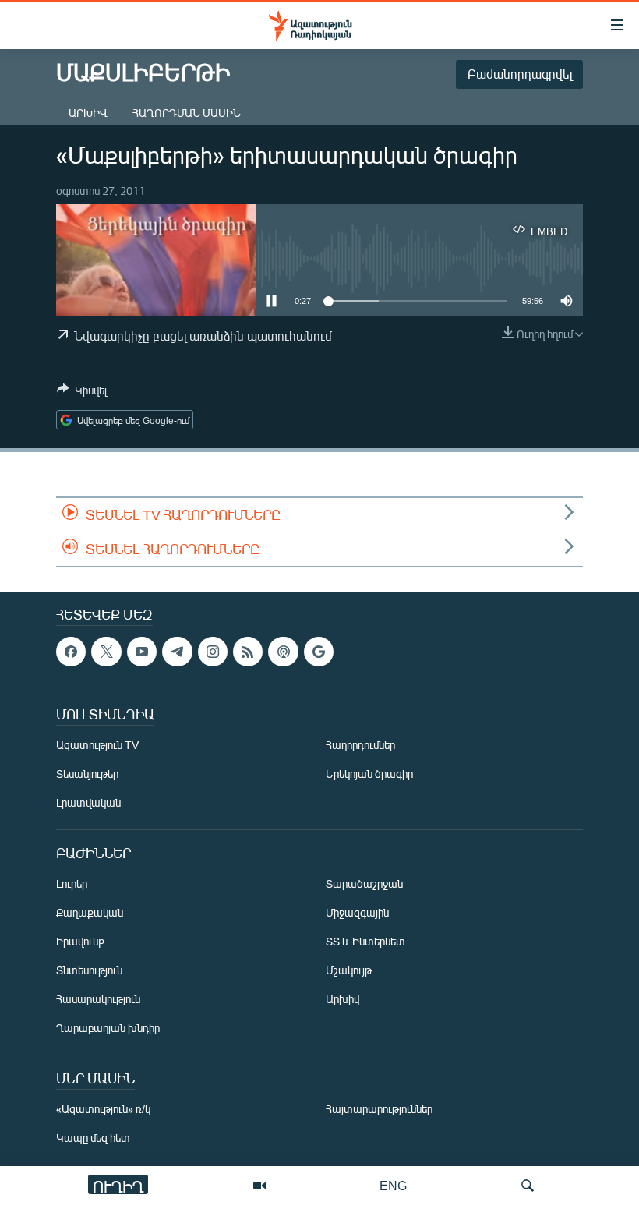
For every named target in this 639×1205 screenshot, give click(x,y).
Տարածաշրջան (364, 884)
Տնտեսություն (89, 970)
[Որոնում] (527, 1185)
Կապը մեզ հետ (93, 1138)
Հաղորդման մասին (186, 112)
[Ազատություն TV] (259, 1185)
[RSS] (248, 651)
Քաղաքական (89, 913)
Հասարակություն (98, 999)
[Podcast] (283, 651)
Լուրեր (71, 884)
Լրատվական (88, 803)
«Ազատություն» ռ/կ (103, 1109)
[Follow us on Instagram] (213, 651)
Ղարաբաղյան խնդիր (108, 1028)
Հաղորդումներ (360, 745)
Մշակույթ (349, 970)
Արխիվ (88, 112)
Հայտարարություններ (379, 1109)
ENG (393, 1185)
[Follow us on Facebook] (71, 651)
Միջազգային (357, 913)
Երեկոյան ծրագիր (369, 774)
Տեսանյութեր (87, 774)
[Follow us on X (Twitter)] (106, 651)
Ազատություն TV (97, 745)
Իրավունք (80, 942)
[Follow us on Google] (319, 651)
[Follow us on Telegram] (177, 651)
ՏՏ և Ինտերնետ (365, 942)
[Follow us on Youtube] (142, 651)
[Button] (82, 393)
